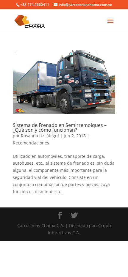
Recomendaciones (31, 143)
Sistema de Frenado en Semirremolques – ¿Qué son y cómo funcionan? (60, 127)
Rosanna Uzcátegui (40, 135)
